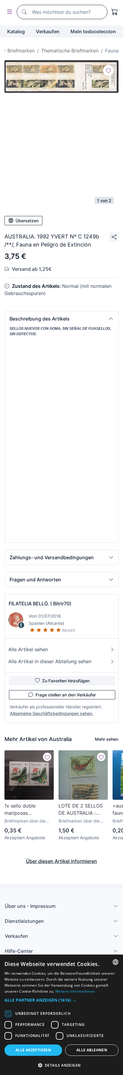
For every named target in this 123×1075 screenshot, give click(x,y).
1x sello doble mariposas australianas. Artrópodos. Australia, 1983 (21, 810)
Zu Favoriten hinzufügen (66, 680)
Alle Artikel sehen (28, 649)
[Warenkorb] (114, 12)
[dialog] (61, 1015)
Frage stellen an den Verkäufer (66, 694)
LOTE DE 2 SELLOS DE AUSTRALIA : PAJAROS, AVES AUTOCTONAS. (81, 810)
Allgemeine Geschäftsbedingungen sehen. (51, 713)
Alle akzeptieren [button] (33, 1050)
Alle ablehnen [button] (91, 1050)
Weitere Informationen (75, 991)
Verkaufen (47, 31)
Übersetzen (27, 220)
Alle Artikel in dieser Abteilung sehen (49, 661)
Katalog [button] (16, 31)
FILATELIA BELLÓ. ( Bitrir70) (40, 604)
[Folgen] (108, 70)
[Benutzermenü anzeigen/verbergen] (8, 12)
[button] (61, 318)
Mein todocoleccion (93, 31)
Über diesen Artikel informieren (61, 861)
